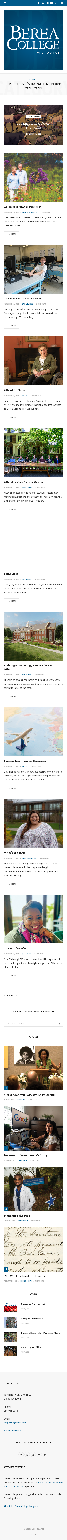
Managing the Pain (17, 1215)
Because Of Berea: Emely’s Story (26, 1155)
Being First (11, 573)
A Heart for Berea (14, 390)
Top (34, 1534)
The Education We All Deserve (22, 298)
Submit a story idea (13, 1430)
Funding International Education (25, 760)
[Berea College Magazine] (33, 40)
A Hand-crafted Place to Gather (23, 482)
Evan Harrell (23, 1221)
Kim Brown (26, 674)
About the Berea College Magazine (21, 1506)
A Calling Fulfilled (31, 1347)
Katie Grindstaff (29, 858)
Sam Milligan (27, 304)
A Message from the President (22, 206)
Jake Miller (26, 579)
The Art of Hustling (16, 948)
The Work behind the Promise (25, 1276)
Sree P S (25, 395)
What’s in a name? (15, 852)
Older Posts (12, 995)
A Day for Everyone (32, 1318)
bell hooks (21, 1100)
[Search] (62, 3)
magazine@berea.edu (15, 1422)
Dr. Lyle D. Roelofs (29, 212)
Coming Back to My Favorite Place (40, 1333)
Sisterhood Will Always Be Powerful (29, 1095)
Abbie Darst (27, 487)
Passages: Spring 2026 (33, 1304)
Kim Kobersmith (26, 1281)
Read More (11, 234)
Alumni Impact (33, 116)
